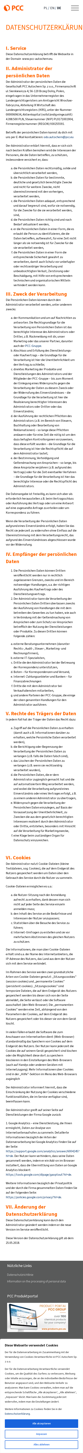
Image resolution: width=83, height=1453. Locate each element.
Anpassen (41, 1434)
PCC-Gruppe (33, 346)
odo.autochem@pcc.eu (59, 137)
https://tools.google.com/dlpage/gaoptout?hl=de (38, 1175)
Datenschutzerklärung (17, 1414)
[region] (41, 1396)
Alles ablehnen (42, 1444)
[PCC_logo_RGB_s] (13, 6)
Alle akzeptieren (41, 1423)
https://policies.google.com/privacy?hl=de (33, 1197)
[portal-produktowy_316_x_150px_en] (37, 1304)
